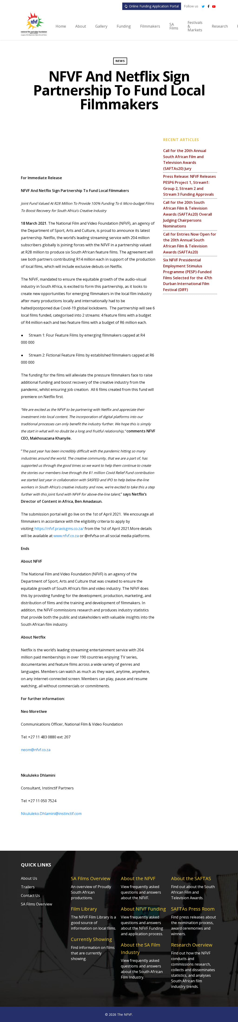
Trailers (28, 886)
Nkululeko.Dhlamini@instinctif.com (51, 813)
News (120, 61)
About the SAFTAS (191, 878)
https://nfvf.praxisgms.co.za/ (59, 528)
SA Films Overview (36, 904)
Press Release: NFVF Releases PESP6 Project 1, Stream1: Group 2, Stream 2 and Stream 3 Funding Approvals (189, 185)
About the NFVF (138, 878)
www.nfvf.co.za (66, 535)
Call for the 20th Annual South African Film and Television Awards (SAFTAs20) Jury (184, 159)
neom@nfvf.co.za (35, 749)
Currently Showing (91, 939)
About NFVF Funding (143, 909)
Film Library (84, 909)
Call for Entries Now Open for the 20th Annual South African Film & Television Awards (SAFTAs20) (189, 243)
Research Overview (191, 945)
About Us (29, 878)
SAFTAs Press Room (193, 909)
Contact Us (30, 895)
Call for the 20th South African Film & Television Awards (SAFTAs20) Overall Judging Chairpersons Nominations (187, 214)
